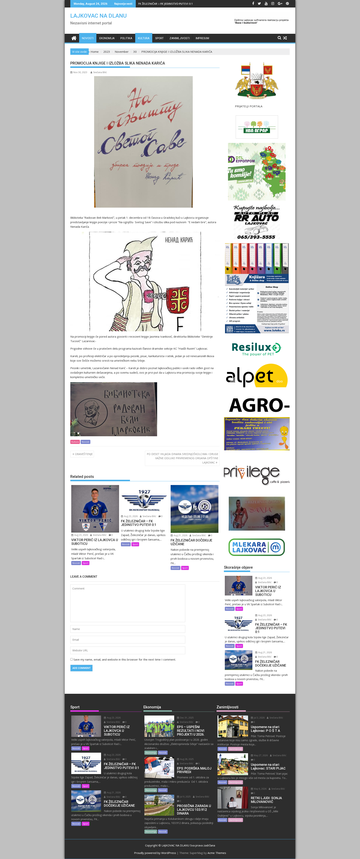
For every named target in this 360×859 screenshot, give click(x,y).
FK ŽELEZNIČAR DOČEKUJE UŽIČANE (160, 3)
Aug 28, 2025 (186, 759)
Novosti (88, 38)
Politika (126, 38)
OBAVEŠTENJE (84, 454)
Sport (159, 38)
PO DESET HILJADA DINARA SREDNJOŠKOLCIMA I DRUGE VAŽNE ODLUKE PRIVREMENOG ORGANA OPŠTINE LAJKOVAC (182, 458)
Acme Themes (217, 853)
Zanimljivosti (180, 38)
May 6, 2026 (259, 788)
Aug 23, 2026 (81, 535)
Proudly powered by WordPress (155, 853)
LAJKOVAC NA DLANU (98, 15)
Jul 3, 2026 (259, 717)
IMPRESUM (202, 38)
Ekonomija (107, 38)
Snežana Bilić (100, 72)
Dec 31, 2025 (186, 717)
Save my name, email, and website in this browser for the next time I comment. (125, 659)
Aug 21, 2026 (180, 535)
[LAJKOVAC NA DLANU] (74, 37)
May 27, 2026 (260, 755)
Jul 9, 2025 (185, 796)
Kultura (143, 38)
